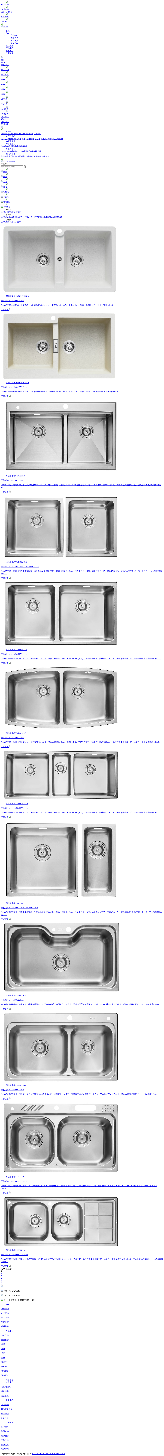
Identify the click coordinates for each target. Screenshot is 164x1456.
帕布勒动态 (6, 146)
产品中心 (5, 65)
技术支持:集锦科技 (57, 1454)
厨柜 (19, 139)
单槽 (7, 222)
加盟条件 (37, 156)
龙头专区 (17, 212)
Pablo (8, 33)
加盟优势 (21, 156)
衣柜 (23, 139)
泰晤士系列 (30, 217)
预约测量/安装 (35, 151)
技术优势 (14, 38)
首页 (8, 31)
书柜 (28, 139)
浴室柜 (37, 139)
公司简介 (5, 134)
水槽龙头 (51, 139)
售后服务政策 (15, 151)
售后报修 (25, 151)
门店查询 (5, 151)
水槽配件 (18, 222)
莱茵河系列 (40, 217)
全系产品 (14, 43)
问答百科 (23, 146)
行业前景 (5, 156)
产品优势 (29, 156)
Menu (5, 27)
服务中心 (9, 51)
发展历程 (13, 134)
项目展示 (9, 46)
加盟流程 (45, 156)
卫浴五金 (59, 139)
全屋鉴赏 (14, 40)
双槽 (12, 222)
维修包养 (15, 146)
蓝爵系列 (59, 217)
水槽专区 (9, 212)
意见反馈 (5, 1418)
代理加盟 (9, 53)
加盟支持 (13, 156)
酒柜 (32, 139)
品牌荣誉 (29, 134)
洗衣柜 (44, 139)
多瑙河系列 (50, 217)
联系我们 (37, 134)
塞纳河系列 (20, 217)
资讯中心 (9, 48)
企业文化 (21, 134)
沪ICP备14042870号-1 (41, 1454)
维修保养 (5, 1391)
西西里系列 (10, 217)
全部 (3, 212)
